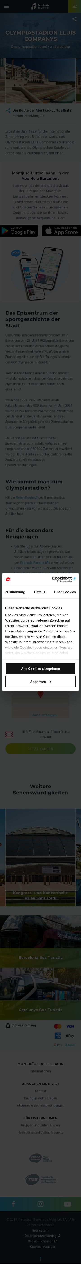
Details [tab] (39, 592)
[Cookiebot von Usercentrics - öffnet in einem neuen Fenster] (57, 579)
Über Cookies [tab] (65, 592)
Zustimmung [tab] (15, 592)
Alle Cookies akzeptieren (40, 668)
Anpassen (38, 682)
